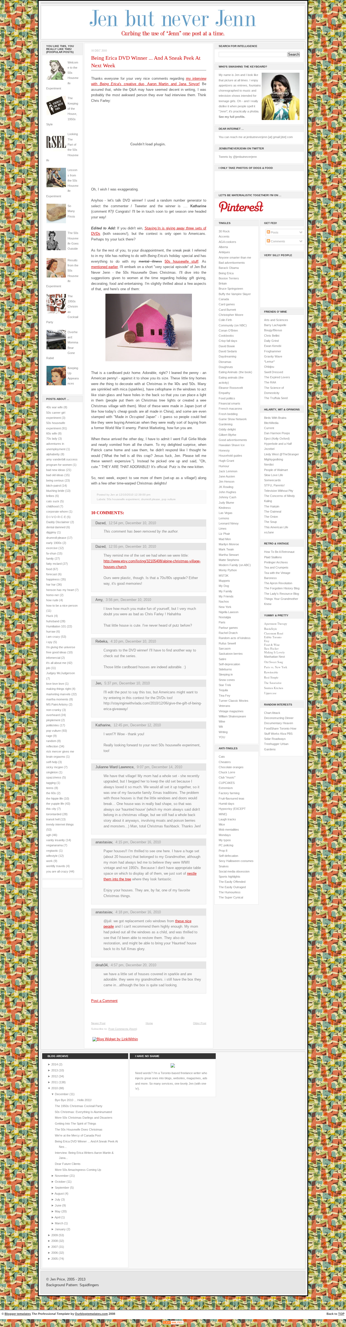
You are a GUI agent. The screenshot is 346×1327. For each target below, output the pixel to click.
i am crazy (53, 636)
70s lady (51, 438)
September (62, 1187)
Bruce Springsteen (231, 288)
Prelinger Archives (276, 562)
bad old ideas (55, 475)
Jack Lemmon (228, 471)
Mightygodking (273, 459)
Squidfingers (89, 1285)
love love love (55, 683)
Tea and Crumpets (276, 567)
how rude (52, 600)
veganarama (54, 845)
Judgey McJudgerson (60, 673)
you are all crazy (57, 871)
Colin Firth (225, 320)
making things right (58, 688)
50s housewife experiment (123, 499)
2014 (55, 1064)
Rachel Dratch (228, 632)
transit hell (52, 819)
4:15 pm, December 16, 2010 (138, 842)
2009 (55, 1235)
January (60, 1229)
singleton (52, 772)
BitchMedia (271, 422)
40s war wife (54, 407)
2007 (55, 1246)
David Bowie (227, 346)
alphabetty (53, 454)
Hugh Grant (226, 460)
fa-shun (51, 553)
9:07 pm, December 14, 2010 (159, 767)
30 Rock (224, 231)
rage (49, 735)
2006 (55, 1252)
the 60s (51, 793)
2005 (55, 1258)
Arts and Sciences (276, 320)
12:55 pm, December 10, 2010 (132, 546)
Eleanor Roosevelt (231, 387)
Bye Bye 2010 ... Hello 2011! (73, 1100)
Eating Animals (228, 372)
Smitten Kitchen (273, 688)
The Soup (270, 521)
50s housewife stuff (181, 261)
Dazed (100, 523)
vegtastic (52, 850)
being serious (55, 480)
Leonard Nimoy (229, 523)
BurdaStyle (270, 629)
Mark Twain (226, 549)
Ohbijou (269, 366)
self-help (51, 762)
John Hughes (227, 492)
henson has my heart (60, 589)
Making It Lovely (274, 652)
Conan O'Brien (228, 330)
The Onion (271, 516)
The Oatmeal (272, 511)
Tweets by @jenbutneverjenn (238, 156)
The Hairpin (271, 506)
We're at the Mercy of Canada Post (78, 1135)
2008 (55, 1240)
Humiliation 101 (56, 626)
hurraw (50, 631)
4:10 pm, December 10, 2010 (133, 641)
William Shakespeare (232, 716)
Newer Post (98, 1023)
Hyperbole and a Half (278, 443)
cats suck (52, 501)
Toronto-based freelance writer (181, 1073)
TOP (341, 1313)
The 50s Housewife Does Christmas (78, 1129)
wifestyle (52, 855)
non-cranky (53, 709)
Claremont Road (273, 633)
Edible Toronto (272, 637)
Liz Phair (224, 533)
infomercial (53, 657)
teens (50, 788)
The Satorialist (272, 683)
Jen (98, 683)
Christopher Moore (231, 314)
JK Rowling (226, 487)
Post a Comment (104, 1001)
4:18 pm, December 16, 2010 (138, 912)
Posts (274, 232)
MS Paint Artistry (57, 704)
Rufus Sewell (227, 643)
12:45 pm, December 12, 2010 (137, 725)
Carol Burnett (227, 309)
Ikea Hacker (271, 648)
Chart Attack (272, 712)
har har (51, 584)
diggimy (51, 532)
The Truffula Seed (276, 398)
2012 (55, 1076)
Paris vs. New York (275, 667)
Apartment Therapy (275, 624)
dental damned (55, 527)
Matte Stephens (229, 559)
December (62, 1094)
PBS (289, 733)
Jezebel (269, 448)
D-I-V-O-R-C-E (56, 517)
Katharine (102, 725)
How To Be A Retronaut (279, 551)
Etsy (266, 641)
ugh (48, 835)
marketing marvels (58, 694)
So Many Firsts (71, 211)
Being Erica (226, 273)
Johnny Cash (227, 497)
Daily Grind (271, 340)
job (48, 668)
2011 (55, 1082)
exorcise (52, 548)
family (50, 558)
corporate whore (57, 511)
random (51, 741)
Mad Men (225, 539)
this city (51, 808)
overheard (53, 715)
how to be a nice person (62, 605)
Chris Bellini (271, 335)
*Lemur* (269, 361)
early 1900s (54, 542)
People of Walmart (276, 470)
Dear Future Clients (68, 1163)
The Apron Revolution (278, 583)
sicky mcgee (54, 767)
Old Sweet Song (273, 662)
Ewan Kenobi (272, 345)
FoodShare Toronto (277, 728)
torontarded (53, 814)
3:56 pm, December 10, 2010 (128, 600)
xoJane (269, 532)
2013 (55, 1070)
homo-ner (52, 595)
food (49, 569)
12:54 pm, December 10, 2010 (132, 523)
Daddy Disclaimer (57, 522)
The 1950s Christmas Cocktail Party (78, 1106)
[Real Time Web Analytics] (173, 1324)
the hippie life (54, 798)
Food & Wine (272, 645)
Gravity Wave (273, 356)
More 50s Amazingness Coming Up (78, 1169)
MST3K (223, 575)
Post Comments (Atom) (122, 1028)
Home (149, 1023)
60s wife (51, 433)
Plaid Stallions (273, 557)
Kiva (283, 733)
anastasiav (103, 842)
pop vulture (53, 730)
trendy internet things (60, 824)
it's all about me (56, 662)
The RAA (270, 382)
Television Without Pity (278, 490)
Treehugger (272, 744)
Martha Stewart (229, 554)
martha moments (57, 699)
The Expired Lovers (277, 377)
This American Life (276, 527)
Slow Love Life (273, 475)
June (58, 1205)
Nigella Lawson (228, 612)
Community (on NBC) (233, 325)
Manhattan (274, 656)
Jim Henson (226, 481)
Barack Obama (229, 267)
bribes (50, 495)
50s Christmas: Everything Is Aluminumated (83, 1112)
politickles (52, 725)
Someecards (272, 480)
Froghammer (272, 351)
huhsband (52, 621)
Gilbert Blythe (227, 434)
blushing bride (55, 490)
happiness (53, 579)
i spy (49, 642)
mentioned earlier (104, 267)
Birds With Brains (275, 417)
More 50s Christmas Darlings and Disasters (83, 1117)
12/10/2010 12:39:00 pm (134, 494)
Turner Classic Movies (233, 700)
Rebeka (101, 641)
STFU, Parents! (274, 485)
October (60, 1181)
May (58, 1211)
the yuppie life (55, 803)
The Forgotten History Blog (282, 588)
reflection (52, 746)
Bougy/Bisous (273, 330)
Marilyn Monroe (229, 544)
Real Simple (271, 677)
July (58, 1199)
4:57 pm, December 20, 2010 (133, 965)
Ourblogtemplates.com (91, 1313)
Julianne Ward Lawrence (114, 767)
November (62, 1175)
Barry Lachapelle (275, 325)
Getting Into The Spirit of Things (75, 1123)
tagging (51, 782)
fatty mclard (54, 563)
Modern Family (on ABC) (235, 565)
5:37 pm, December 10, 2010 (127, 683)
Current (269, 428)
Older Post (199, 1023)
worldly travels (55, 866)
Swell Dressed (273, 372)
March (59, 1223)
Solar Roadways (275, 738)
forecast (51, 574)
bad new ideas (55, 470)
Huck (49, 615)
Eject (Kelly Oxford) (277, 438)
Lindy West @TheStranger (281, 454)
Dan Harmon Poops (277, 433)
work (49, 861)
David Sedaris (228, 351)
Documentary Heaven (278, 723)
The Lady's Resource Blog (281, 593)
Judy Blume (226, 502)
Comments (277, 241)
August (60, 1193)
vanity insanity (55, 840)
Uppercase (270, 693)
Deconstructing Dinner (279, 718)
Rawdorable (271, 672)
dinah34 (101, 965)
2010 (55, 1088)
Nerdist (269, 464)
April (58, 1217)
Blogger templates (18, 1313)
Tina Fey (224, 695)
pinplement (53, 720)
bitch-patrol (53, 485)
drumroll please (56, 537)
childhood (52, 506)
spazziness (53, 777)
